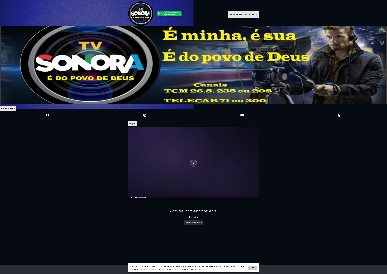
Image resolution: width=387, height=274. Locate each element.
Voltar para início (193, 223)
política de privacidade (197, 269)
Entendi (252, 268)
